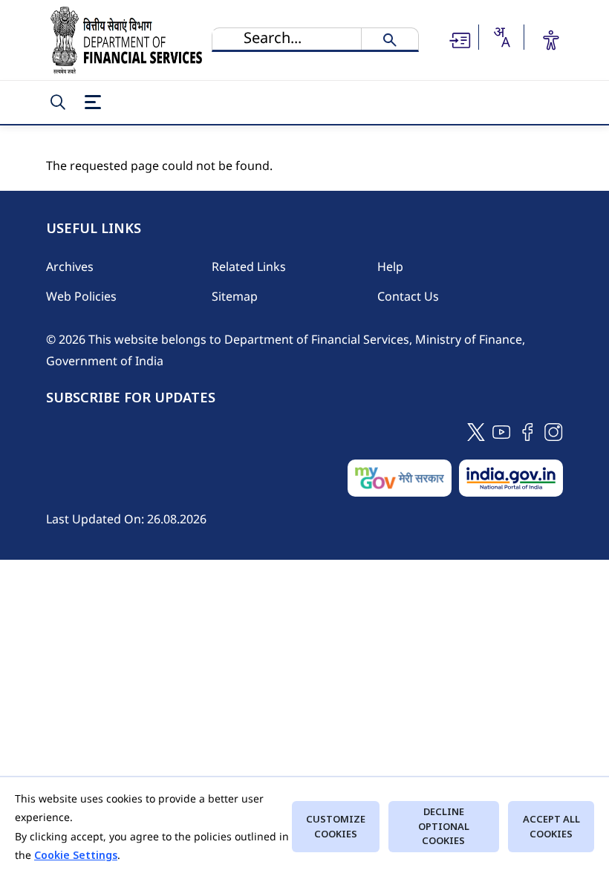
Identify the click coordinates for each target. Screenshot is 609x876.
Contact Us (408, 296)
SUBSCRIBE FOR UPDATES (130, 398)
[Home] (126, 40)
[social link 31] (553, 431)
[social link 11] (501, 431)
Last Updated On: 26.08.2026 (126, 519)
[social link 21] (527, 431)
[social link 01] (476, 431)
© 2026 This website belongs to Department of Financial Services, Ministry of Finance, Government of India (285, 350)
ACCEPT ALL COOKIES (551, 826)
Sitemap (235, 296)
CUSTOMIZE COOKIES (335, 826)
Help (390, 266)
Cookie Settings (75, 855)
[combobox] (501, 37)
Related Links (249, 266)
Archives (70, 266)
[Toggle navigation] (93, 102)
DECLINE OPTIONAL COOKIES (443, 826)
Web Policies (81, 296)
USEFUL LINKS (93, 228)
